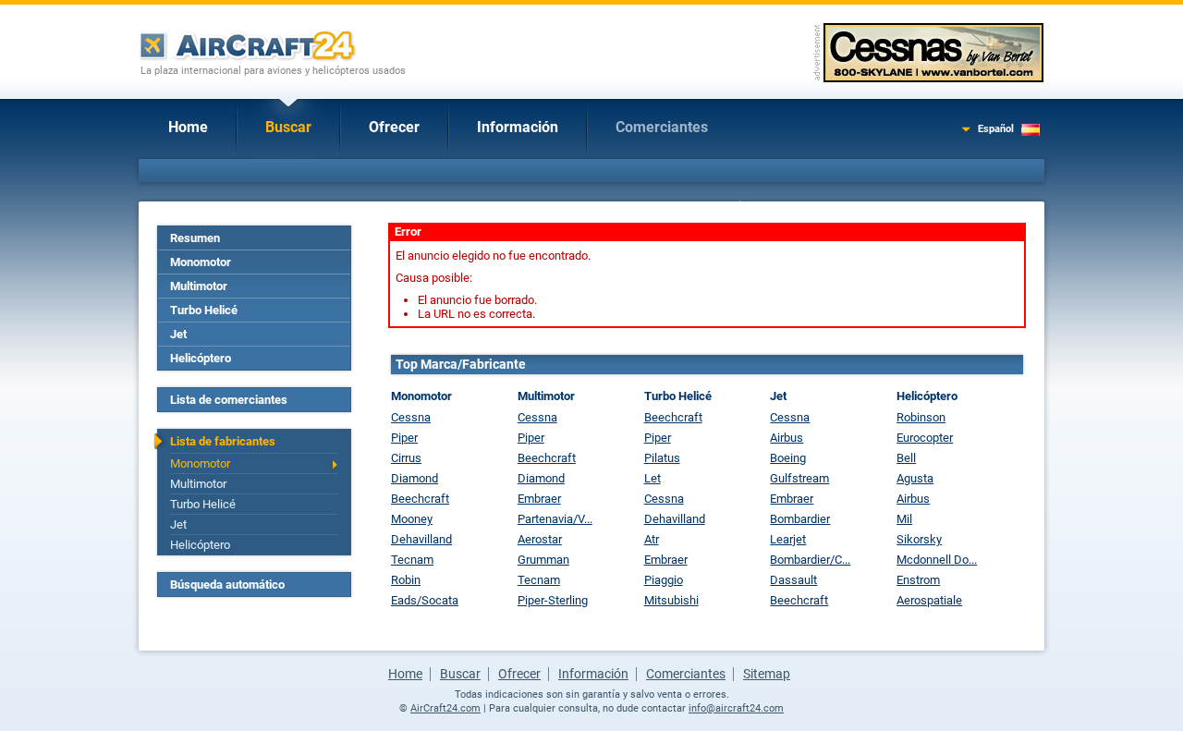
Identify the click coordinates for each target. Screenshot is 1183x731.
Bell (906, 458)
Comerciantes (662, 127)
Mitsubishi (671, 600)
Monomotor (200, 262)
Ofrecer (394, 127)
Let (652, 478)
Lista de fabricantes (222, 441)
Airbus (786, 438)
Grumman (543, 560)
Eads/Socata (424, 600)
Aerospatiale (929, 600)
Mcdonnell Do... (936, 560)
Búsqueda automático (227, 584)
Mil (904, 519)
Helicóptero (200, 358)
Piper (404, 438)
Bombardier (800, 519)
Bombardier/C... (810, 560)
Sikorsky (919, 539)
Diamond (414, 478)
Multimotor (198, 286)
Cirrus (406, 458)
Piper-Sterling (553, 600)
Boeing (788, 458)
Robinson (920, 417)
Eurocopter (924, 438)
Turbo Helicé (204, 310)
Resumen (195, 238)
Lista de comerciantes (228, 400)
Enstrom (918, 580)
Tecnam (412, 560)
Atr (651, 539)
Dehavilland (421, 539)
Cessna (411, 417)
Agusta (914, 478)
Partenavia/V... (555, 519)
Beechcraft (420, 499)
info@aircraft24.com (736, 708)
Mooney (412, 519)
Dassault (793, 580)
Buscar (288, 127)
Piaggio (663, 580)
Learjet (788, 539)
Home (188, 127)
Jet (178, 334)
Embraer (539, 499)
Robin (406, 580)
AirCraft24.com (445, 708)
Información (517, 127)
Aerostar (540, 539)
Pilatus (662, 458)
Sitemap (766, 673)
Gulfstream (799, 478)
